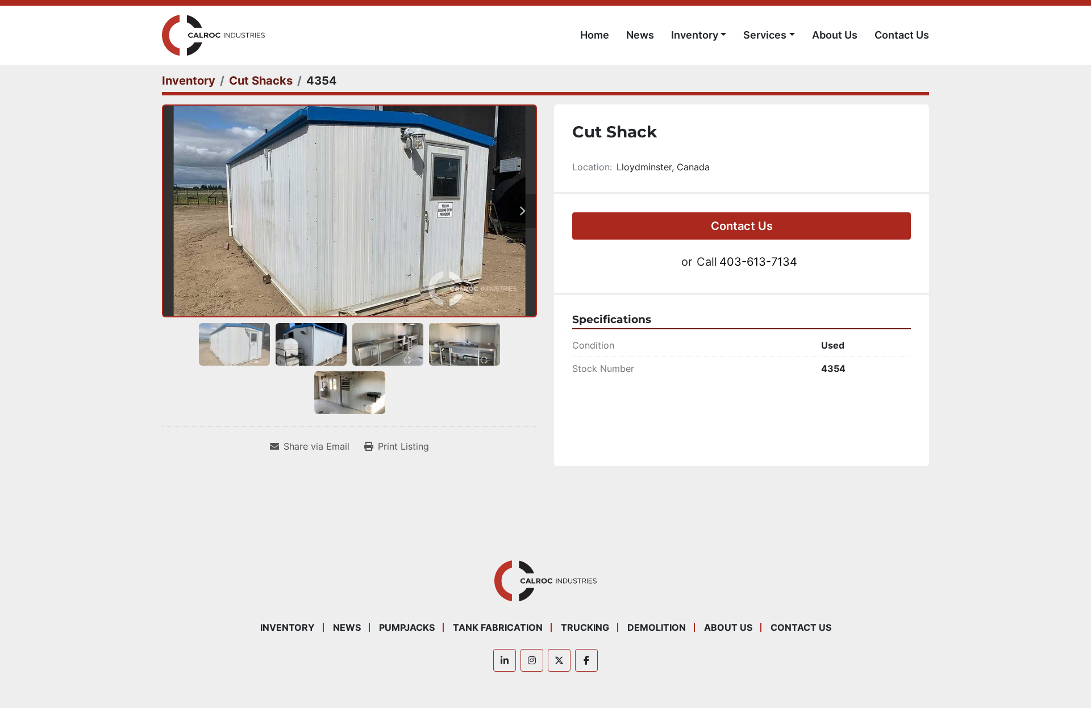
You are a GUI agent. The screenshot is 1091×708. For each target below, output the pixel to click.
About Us (834, 35)
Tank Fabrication (498, 627)
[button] (699, 35)
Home (594, 35)
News (640, 35)
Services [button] (764, 35)
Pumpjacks (407, 627)
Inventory (694, 35)
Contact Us (902, 35)
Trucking (585, 627)
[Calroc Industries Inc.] (545, 580)
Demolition (656, 627)
